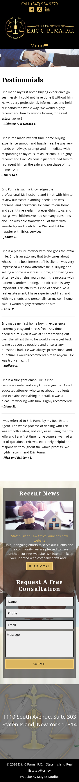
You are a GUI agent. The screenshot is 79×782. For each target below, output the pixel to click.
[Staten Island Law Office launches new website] (39, 517)
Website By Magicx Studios (39, 777)
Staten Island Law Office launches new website (39, 538)
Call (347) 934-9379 (39, 3)
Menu (37, 45)
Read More (39, 566)
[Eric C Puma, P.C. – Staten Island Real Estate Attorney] (39, 28)
